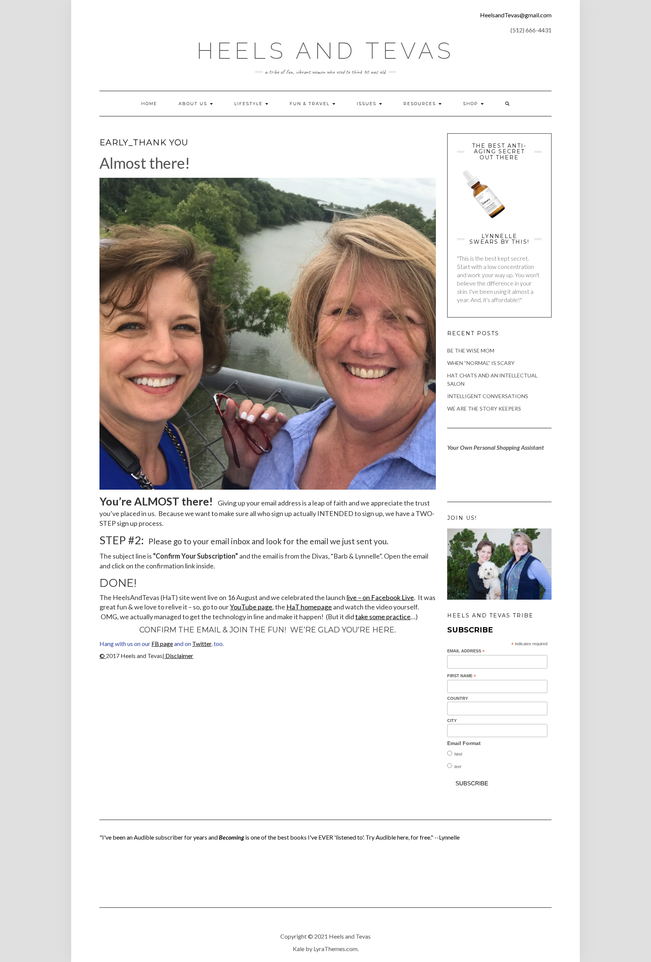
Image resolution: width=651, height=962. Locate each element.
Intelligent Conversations (487, 396)
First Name (461, 676)
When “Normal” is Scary (481, 363)
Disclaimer (178, 655)
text (457, 766)
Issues (367, 103)
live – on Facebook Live (380, 597)
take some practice (383, 616)
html (458, 754)
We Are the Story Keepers (484, 408)
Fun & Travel (311, 103)
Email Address (466, 651)
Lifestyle (249, 103)
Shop (471, 103)
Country (457, 698)
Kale (298, 948)
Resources (420, 103)
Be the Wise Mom (470, 350)
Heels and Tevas (325, 51)
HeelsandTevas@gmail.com (516, 14)
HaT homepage (309, 607)
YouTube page (251, 607)
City (452, 720)
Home (149, 103)
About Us (194, 103)
